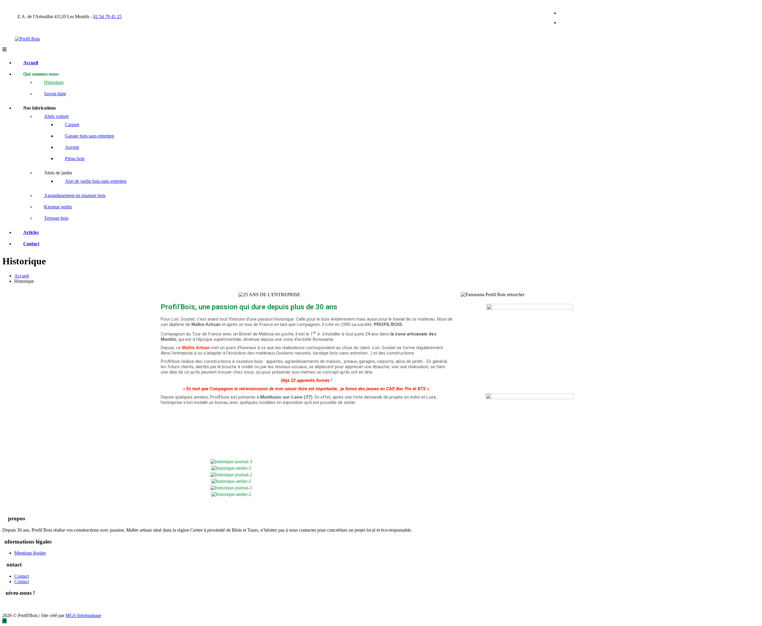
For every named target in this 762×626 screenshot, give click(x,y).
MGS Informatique (83, 615)
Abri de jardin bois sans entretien (96, 181)
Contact (31, 243)
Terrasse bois (56, 218)
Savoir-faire (55, 93)
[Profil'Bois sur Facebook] (6, 607)
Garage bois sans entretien (89, 135)
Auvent (72, 147)
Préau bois (75, 158)
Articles (31, 232)
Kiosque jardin (58, 206)
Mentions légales (30, 552)
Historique (54, 82)
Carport (72, 124)
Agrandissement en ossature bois (74, 195)
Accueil (30, 62)
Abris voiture (56, 116)
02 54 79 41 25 (107, 16)
